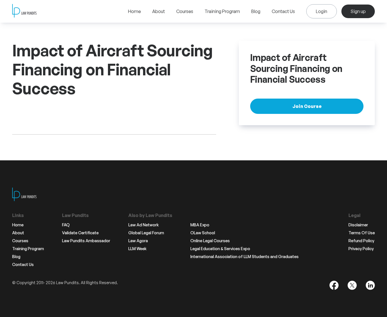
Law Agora (138, 241)
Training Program (222, 11)
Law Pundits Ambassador (86, 241)
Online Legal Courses (210, 241)
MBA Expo (199, 225)
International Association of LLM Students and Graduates (244, 257)
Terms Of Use (361, 233)
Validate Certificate (80, 233)
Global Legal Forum (146, 233)
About (158, 11)
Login (321, 11)
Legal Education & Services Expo (220, 249)
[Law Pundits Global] (24, 11)
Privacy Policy (361, 249)
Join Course (307, 106)
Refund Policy (361, 241)
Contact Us (283, 11)
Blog (255, 11)
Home (134, 11)
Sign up (358, 11)
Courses (184, 11)
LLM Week (137, 249)
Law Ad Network (143, 225)
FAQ (66, 225)
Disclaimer (358, 225)
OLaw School (202, 233)
